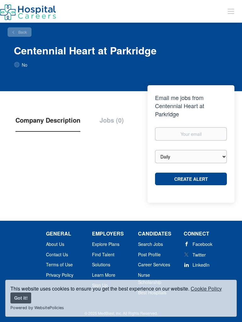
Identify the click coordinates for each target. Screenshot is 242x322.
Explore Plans (105, 244)
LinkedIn (201, 265)
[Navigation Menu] (231, 11)
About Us (55, 244)
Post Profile (149, 254)
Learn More (103, 275)
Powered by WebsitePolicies (37, 307)
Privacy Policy (59, 275)
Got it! (21, 298)
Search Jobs (150, 244)
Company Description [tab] (47, 120)
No (24, 65)
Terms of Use (59, 264)
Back (22, 32)
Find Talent (103, 254)
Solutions (101, 264)
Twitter (199, 255)
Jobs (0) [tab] (112, 120)
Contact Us (57, 254)
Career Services (154, 264)
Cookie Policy (206, 288)
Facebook (202, 244)
